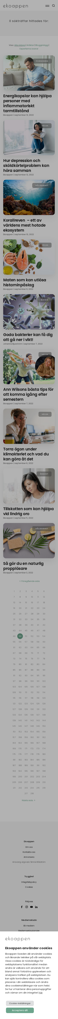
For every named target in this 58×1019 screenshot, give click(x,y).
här (41, 992)
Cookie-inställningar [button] (20, 1003)
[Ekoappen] (17, 939)
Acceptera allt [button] (20, 1010)
